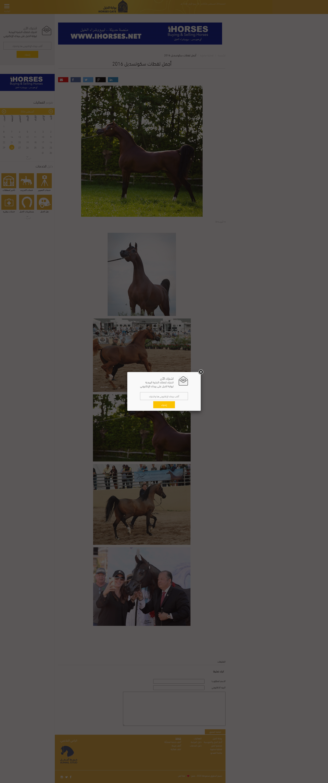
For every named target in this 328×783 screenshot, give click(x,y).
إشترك (164, 405)
